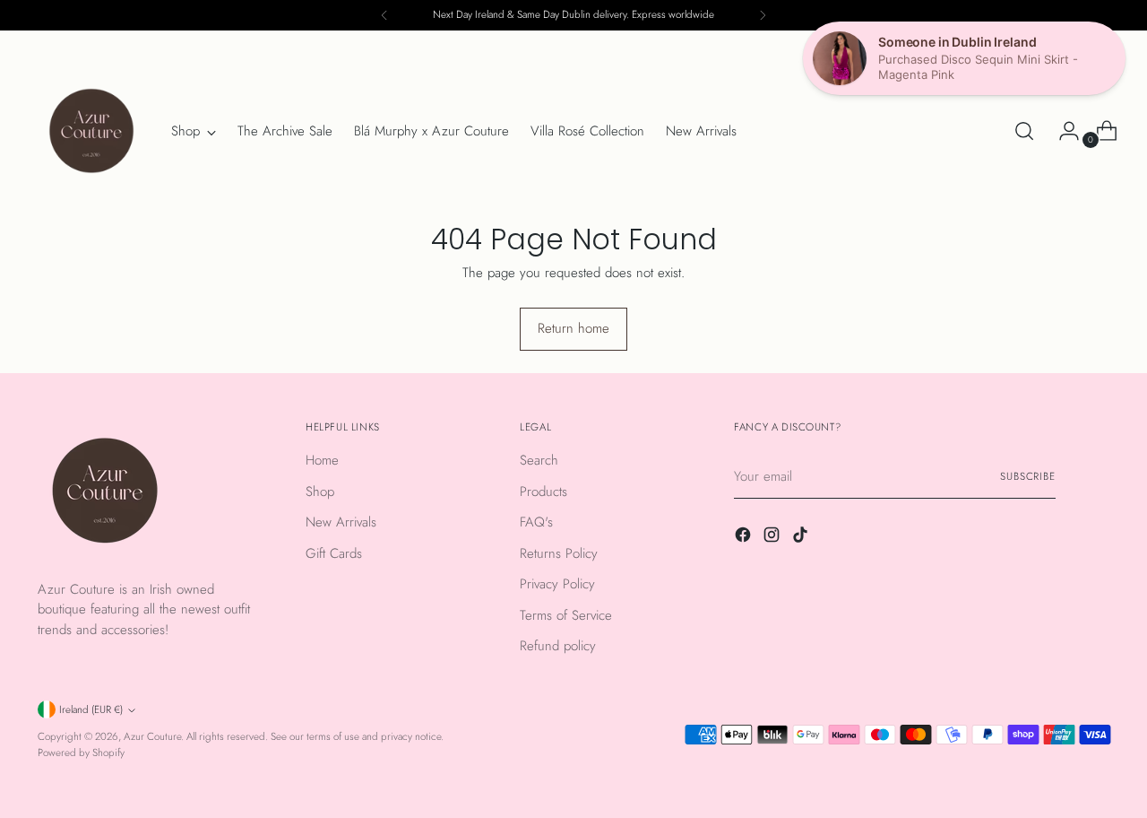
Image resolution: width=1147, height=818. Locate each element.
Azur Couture (152, 736)
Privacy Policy (557, 584)
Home (322, 460)
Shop (320, 491)
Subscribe (1028, 476)
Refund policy (558, 646)
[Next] (762, 15)
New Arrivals (341, 522)
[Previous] (384, 15)
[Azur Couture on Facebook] (744, 538)
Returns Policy (559, 553)
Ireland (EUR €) (91, 709)
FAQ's (536, 522)
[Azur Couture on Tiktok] (802, 538)
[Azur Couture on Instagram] (773, 538)
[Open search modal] (1024, 131)
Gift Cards (334, 553)
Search (539, 460)
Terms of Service (566, 615)
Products (543, 491)
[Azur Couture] (91, 131)
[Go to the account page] (1062, 131)
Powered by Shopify (81, 752)
